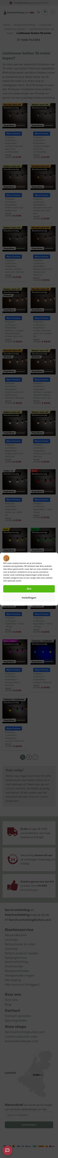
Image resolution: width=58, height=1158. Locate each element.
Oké (29, 588)
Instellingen (29, 597)
